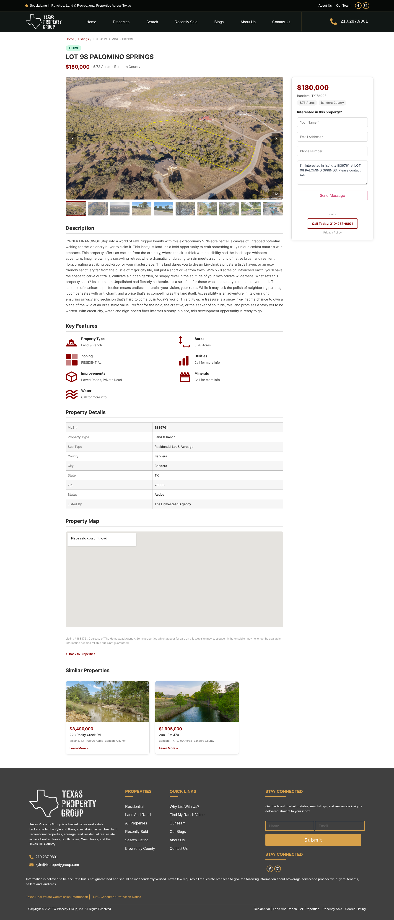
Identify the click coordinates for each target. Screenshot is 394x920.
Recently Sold (186, 22)
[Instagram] (366, 5)
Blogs (219, 22)
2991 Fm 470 (169, 735)
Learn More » (79, 748)
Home (91, 22)
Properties (121, 22)
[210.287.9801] (333, 21)
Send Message (332, 195)
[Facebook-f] (358, 5)
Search (152, 22)
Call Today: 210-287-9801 (332, 223)
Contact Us (281, 22)
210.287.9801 (354, 21)
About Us (248, 22)
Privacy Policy (332, 232)
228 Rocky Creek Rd (85, 735)
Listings (83, 39)
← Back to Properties (80, 654)
